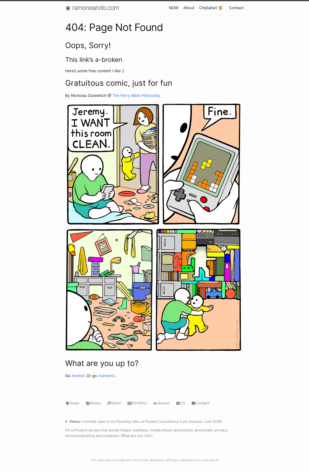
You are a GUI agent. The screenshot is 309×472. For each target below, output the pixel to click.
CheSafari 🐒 (211, 7)
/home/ (78, 375)
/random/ (106, 375)
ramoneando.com (95, 7)
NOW (173, 7)
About (188, 7)
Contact (236, 7)
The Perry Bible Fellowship (136, 95)
